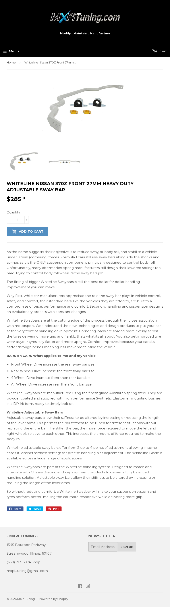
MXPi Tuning (26, 599)
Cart (163, 51)
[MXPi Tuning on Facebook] (80, 586)
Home (11, 62)
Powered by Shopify (53, 599)
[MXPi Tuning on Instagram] (88, 586)
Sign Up (126, 547)
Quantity (13, 212)
